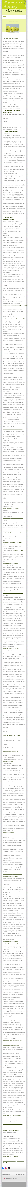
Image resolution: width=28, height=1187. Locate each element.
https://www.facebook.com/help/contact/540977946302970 (15, 305)
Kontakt (8, 1182)
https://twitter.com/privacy (18, 550)
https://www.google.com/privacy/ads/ (10, 1156)
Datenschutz (21, 1182)
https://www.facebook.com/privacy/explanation (12, 429)
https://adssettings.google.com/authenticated (12, 874)
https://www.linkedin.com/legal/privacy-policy (12, 532)
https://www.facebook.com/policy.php (11, 508)
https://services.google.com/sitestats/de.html (12, 1040)
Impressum (16, 1182)
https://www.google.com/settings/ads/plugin (12, 1115)
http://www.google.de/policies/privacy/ (11, 1045)
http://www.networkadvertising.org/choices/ (12, 1130)
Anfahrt (12, 1182)
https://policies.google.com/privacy (10, 563)
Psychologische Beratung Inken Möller (14, 6)
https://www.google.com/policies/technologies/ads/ (13, 1042)
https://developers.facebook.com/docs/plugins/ (13, 593)
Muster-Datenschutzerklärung (9, 1161)
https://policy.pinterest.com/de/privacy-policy (12, 542)
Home (4, 16)
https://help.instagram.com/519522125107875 (13, 518)
